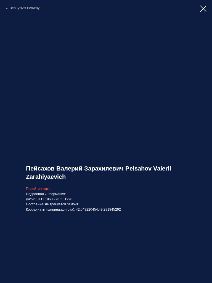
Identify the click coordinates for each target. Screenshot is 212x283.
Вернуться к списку (24, 8)
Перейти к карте (39, 189)
